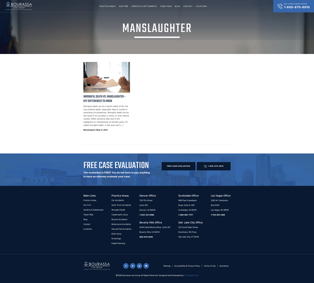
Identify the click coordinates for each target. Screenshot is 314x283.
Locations (201, 6)
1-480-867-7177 (185, 215)
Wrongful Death (118, 210)
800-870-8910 (146, 237)
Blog (177, 6)
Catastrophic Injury (119, 214)
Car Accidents (117, 200)
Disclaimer (224, 266)
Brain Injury (116, 234)
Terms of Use (210, 266)
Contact (188, 6)
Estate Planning (118, 243)
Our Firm (123, 6)
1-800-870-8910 (215, 166)
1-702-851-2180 (218, 215)
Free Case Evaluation (178, 166)
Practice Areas (107, 6)
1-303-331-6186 (146, 215)
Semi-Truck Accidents (121, 205)
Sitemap (166, 266)
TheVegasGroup (191, 275)
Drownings (116, 238)
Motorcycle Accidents (121, 224)
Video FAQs (166, 6)
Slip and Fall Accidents (121, 229)
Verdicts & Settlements (144, 6)
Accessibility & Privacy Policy (187, 266)
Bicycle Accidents (119, 219)
